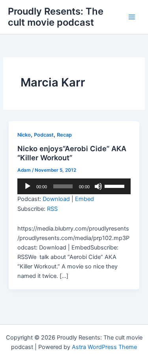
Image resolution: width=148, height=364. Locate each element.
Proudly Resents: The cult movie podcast (55, 17)
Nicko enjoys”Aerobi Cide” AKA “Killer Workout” (71, 153)
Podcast (44, 135)
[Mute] (98, 186)
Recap (64, 135)
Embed (84, 199)
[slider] (116, 185)
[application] (73, 186)
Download (56, 199)
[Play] (28, 186)
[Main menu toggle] (132, 17)
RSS (52, 208)
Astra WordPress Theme (104, 347)
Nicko (24, 135)
